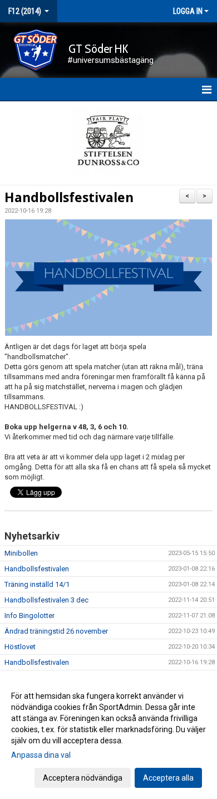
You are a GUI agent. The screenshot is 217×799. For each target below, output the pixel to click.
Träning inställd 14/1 (37, 584)
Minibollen (21, 553)
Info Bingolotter (29, 615)
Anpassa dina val (41, 755)
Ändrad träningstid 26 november (56, 631)
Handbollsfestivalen (69, 197)
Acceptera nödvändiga (82, 777)
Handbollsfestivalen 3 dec (46, 600)
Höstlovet (20, 647)
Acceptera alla (168, 777)
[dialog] (108, 736)
